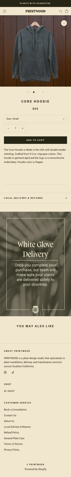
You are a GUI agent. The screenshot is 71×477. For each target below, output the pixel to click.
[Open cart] (66, 11)
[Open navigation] (4, 11)
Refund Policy (11, 432)
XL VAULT (9, 391)
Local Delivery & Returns (23, 198)
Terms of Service (13, 443)
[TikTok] (13, 372)
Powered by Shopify (35, 469)
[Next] (43, 92)
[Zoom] (64, 23)
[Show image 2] (37, 92)
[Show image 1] (34, 92)
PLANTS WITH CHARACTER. (35, 3)
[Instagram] (5, 372)
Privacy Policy (11, 449)
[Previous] (27, 92)
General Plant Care (14, 438)
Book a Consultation (15, 409)
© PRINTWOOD (35, 464)
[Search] (60, 11)
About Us (9, 421)
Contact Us (10, 415)
